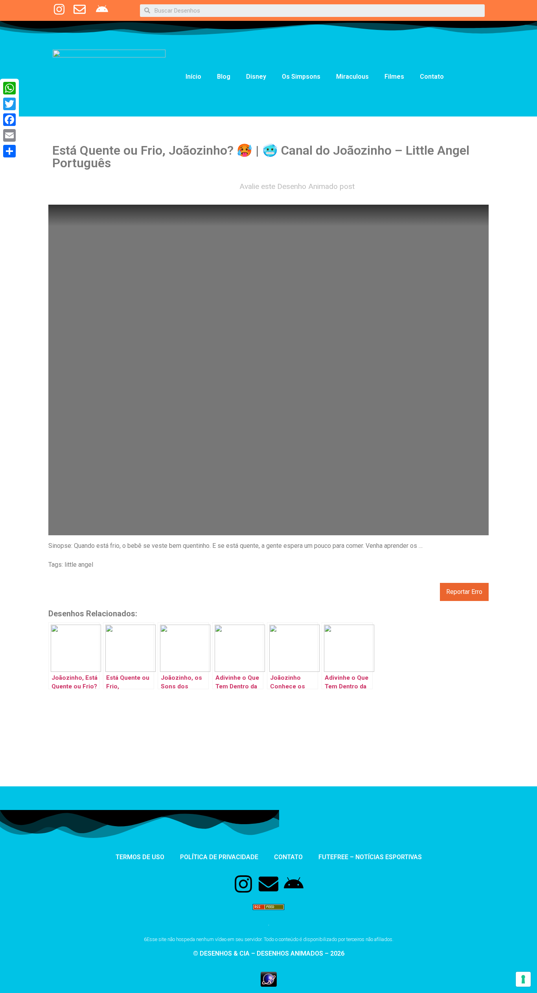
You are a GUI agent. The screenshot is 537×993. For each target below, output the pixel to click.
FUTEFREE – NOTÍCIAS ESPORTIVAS (370, 857)
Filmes (394, 76)
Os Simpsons (301, 76)
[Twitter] (9, 104)
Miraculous (352, 76)
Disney (256, 76)
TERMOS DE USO (140, 857)
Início (193, 76)
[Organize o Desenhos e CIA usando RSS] (268, 913)
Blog (223, 76)
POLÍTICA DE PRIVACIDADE (219, 857)
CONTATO (288, 857)
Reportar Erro (464, 591)
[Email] (9, 135)
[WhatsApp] (9, 88)
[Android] (293, 884)
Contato (432, 76)
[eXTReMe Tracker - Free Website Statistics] (269, 984)
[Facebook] (9, 120)
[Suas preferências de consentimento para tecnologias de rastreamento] (523, 979)
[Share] (9, 151)
